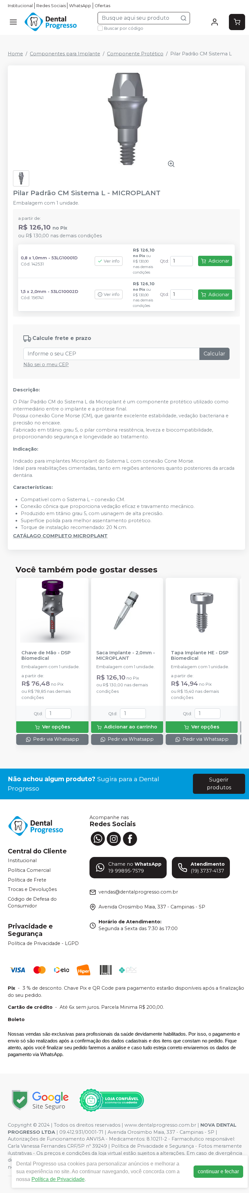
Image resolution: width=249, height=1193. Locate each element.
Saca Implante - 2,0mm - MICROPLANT (125, 655)
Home (15, 54)
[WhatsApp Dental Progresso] (97, 838)
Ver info (112, 261)
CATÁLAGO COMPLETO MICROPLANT (60, 536)
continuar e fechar (218, 1171)
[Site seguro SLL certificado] (40, 1100)
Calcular (214, 354)
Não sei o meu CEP (46, 364)
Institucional (20, 5)
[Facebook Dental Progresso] (130, 838)
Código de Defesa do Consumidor (32, 902)
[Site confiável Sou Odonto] (111, 1100)
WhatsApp (80, 5)
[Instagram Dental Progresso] (114, 838)
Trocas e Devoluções (32, 889)
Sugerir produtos (219, 784)
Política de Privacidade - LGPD (43, 943)
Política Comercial (29, 870)
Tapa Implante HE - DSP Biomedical (200, 655)
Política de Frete (27, 880)
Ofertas (102, 5)
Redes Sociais (51, 5)
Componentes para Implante (65, 54)
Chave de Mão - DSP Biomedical (46, 655)
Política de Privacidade (58, 1179)
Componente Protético (135, 54)
